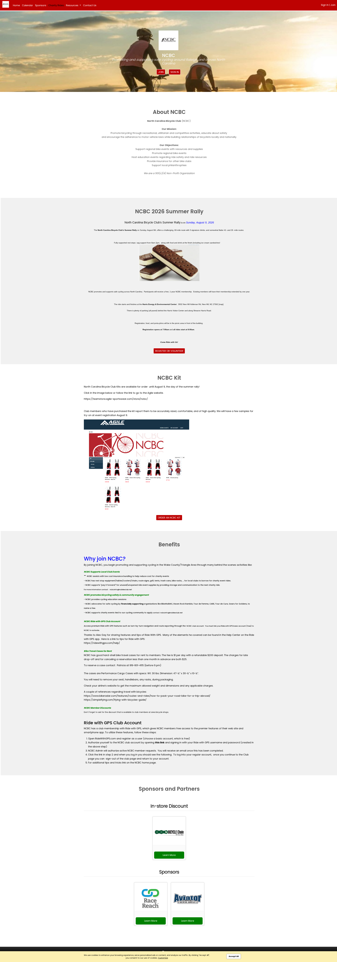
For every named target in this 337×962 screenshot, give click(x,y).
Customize (163, 958)
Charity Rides (56, 5)
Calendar (27, 5)
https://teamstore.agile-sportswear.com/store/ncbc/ (116, 399)
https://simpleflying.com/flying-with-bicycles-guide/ (115, 699)
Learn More (169, 855)
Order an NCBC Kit (169, 517)
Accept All (234, 956)
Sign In (325, 5)
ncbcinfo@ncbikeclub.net (121, 589)
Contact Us (89, 5)
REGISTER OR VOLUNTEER (169, 351)
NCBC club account (195, 626)
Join (333, 5)
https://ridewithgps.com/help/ (102, 643)
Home (16, 5)
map (221, 304)
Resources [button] (72, 5)
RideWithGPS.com (105, 738)
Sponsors (40, 5)
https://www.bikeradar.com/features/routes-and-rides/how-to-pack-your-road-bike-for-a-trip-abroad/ (147, 695)
